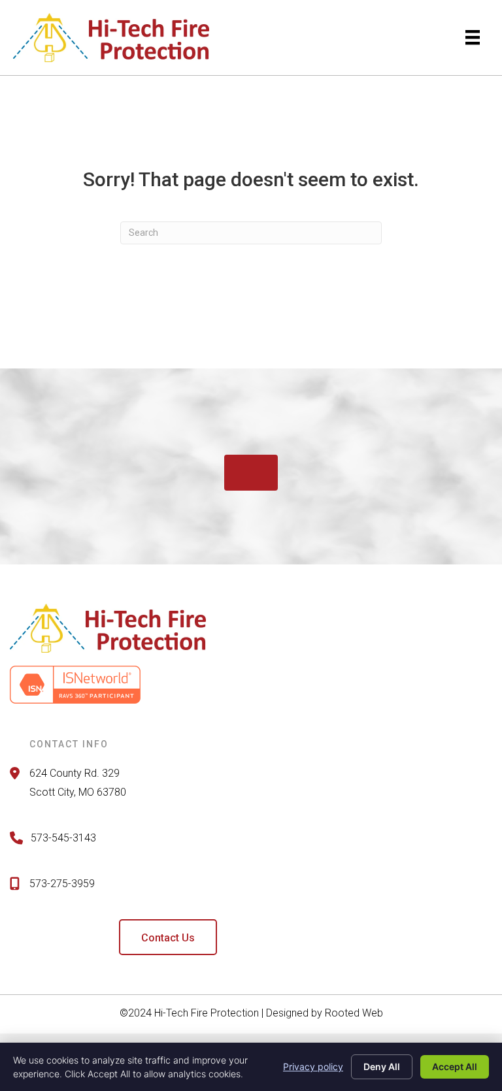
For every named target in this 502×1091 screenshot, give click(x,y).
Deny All (381, 1066)
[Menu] (472, 37)
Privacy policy (313, 1066)
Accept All (454, 1066)
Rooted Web (354, 1013)
